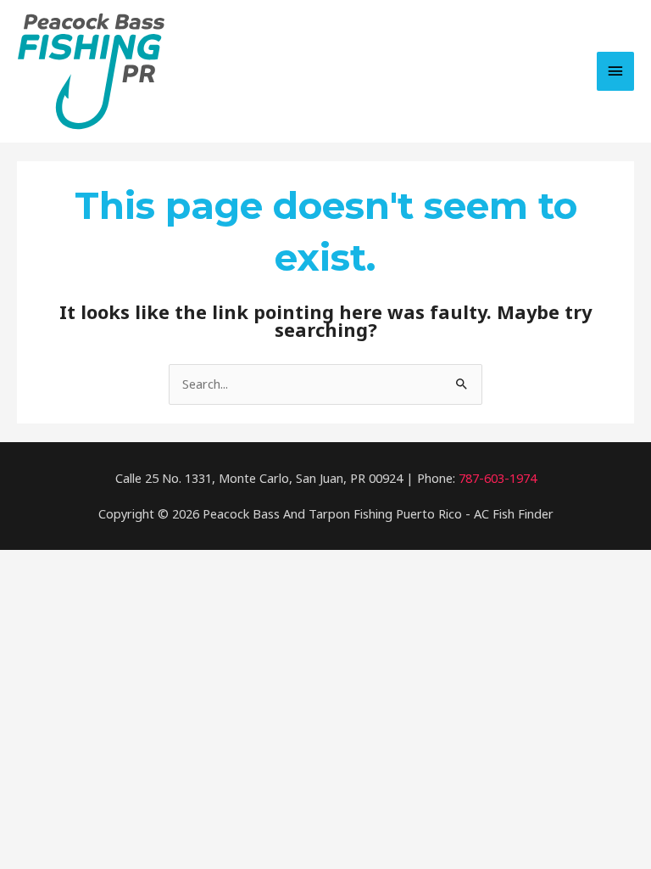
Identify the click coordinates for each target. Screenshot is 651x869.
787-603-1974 (498, 477)
